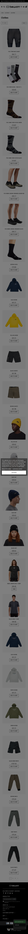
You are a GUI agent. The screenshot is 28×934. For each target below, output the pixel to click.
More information (6, 468)
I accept (14, 472)
